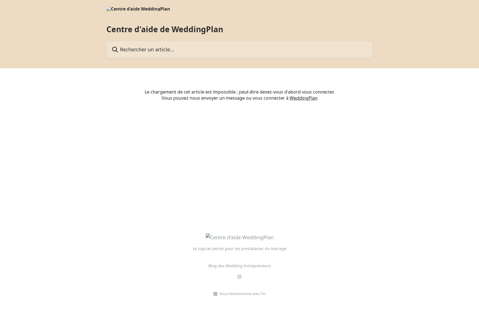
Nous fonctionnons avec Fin (243, 293)
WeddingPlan (304, 98)
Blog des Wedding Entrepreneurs (239, 265)
